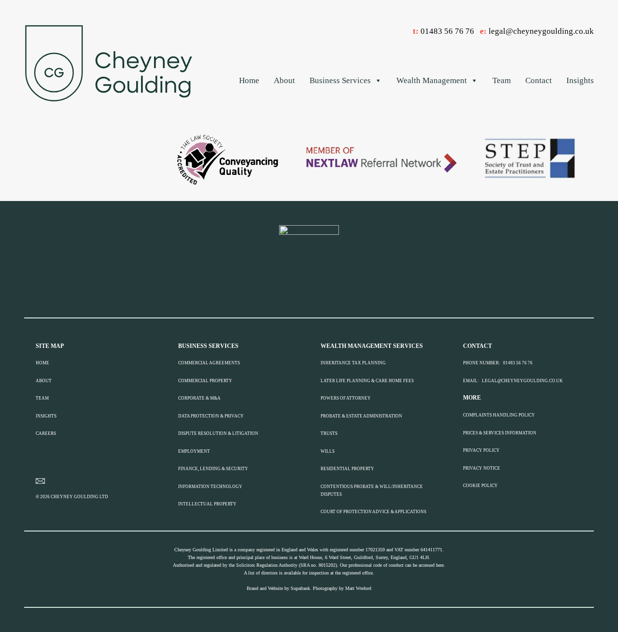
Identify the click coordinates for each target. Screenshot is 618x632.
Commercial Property (205, 380)
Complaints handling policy (499, 415)
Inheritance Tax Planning (353, 362)
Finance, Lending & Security (213, 468)
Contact (538, 80)
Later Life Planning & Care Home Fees (367, 380)
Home (249, 80)
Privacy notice (481, 468)
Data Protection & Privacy (211, 416)
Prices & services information (499, 433)
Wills (328, 451)
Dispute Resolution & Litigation (218, 433)
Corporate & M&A (199, 398)
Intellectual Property (207, 504)
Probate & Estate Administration (361, 416)
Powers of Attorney (346, 398)
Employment (194, 451)
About (284, 80)
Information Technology (210, 486)
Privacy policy (481, 450)
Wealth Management (431, 80)
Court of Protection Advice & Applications (373, 511)
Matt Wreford (358, 588)
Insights (580, 80)
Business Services (340, 80)
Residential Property (347, 468)
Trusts (329, 433)
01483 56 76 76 (447, 31)
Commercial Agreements (209, 362)
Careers (46, 433)
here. (440, 565)
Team (501, 80)
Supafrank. (301, 588)
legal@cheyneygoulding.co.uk (541, 31)
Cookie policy (480, 485)
